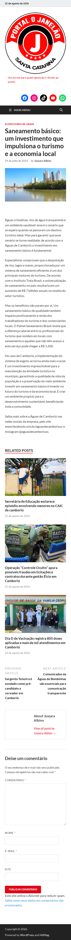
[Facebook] (24, 98)
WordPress (27, 935)
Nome (10, 832)
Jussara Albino (42, 160)
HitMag (44, 935)
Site (8, 869)
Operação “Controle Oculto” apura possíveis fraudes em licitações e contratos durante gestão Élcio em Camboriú (31, 574)
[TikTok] (43, 98)
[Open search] (61, 110)
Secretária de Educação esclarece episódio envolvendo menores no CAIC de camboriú (34, 505)
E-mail (11, 851)
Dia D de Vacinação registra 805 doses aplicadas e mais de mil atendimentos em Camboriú (35, 642)
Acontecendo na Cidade (19, 124)
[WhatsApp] (62, 98)
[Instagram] (34, 98)
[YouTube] (53, 98)
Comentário (15, 780)
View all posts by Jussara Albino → (45, 730)
